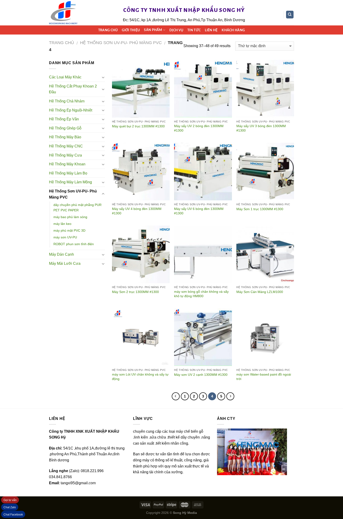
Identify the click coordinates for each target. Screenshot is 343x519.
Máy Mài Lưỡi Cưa (64, 263)
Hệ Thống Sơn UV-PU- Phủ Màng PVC (121, 42)
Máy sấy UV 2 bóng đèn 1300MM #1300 (199, 128)
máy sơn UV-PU (65, 237)
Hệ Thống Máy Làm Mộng (70, 182)
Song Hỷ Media (185, 513)
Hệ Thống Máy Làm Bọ (68, 173)
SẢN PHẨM (153, 30)
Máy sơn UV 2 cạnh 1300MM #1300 (201, 374)
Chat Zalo (10, 507)
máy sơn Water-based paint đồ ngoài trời (263, 377)
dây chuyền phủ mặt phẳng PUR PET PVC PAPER (77, 207)
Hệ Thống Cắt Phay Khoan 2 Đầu (73, 89)
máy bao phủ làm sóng (70, 217)
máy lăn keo (62, 224)
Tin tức (194, 30)
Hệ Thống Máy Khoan (67, 164)
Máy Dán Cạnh (61, 254)
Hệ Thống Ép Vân (64, 119)
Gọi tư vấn (10, 500)
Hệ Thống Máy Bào (65, 137)
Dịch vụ (176, 30)
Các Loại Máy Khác (65, 77)
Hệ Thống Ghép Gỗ (65, 128)
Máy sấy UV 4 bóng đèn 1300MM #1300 (136, 211)
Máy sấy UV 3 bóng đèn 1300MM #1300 (261, 128)
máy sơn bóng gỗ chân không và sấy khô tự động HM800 (201, 294)
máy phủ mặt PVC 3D (69, 230)
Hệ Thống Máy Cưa (65, 155)
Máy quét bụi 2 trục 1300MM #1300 (138, 126)
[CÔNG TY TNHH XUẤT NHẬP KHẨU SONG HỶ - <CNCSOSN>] (63, 12)
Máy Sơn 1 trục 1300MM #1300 (259, 209)
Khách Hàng (233, 30)
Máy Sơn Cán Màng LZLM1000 (259, 292)
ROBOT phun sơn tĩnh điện (73, 244)
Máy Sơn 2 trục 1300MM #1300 (135, 292)
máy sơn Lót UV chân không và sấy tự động (140, 377)
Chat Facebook (13, 514)
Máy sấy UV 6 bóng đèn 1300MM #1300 (199, 211)
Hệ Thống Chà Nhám (66, 101)
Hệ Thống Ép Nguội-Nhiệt (70, 110)
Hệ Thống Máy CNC (66, 146)
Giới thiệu (131, 30)
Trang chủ (108, 30)
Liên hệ (211, 30)
